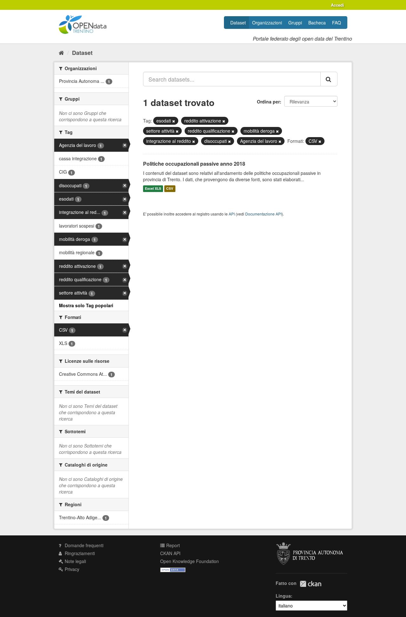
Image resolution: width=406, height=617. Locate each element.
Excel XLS (153, 188)
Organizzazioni (267, 22)
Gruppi (295, 22)
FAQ (336, 22)
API (232, 213)
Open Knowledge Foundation (189, 561)
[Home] (61, 52)
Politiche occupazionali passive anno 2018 (194, 163)
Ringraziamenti (79, 553)
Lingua (283, 596)
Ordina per (268, 101)
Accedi (337, 5)
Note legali (74, 561)
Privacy (71, 569)
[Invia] (328, 79)
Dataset (238, 22)
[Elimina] (173, 120)
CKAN (310, 584)
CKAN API (170, 553)
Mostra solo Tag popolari (86, 305)
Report (172, 545)
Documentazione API (263, 213)
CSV (169, 188)
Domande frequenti (83, 545)
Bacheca (317, 22)
